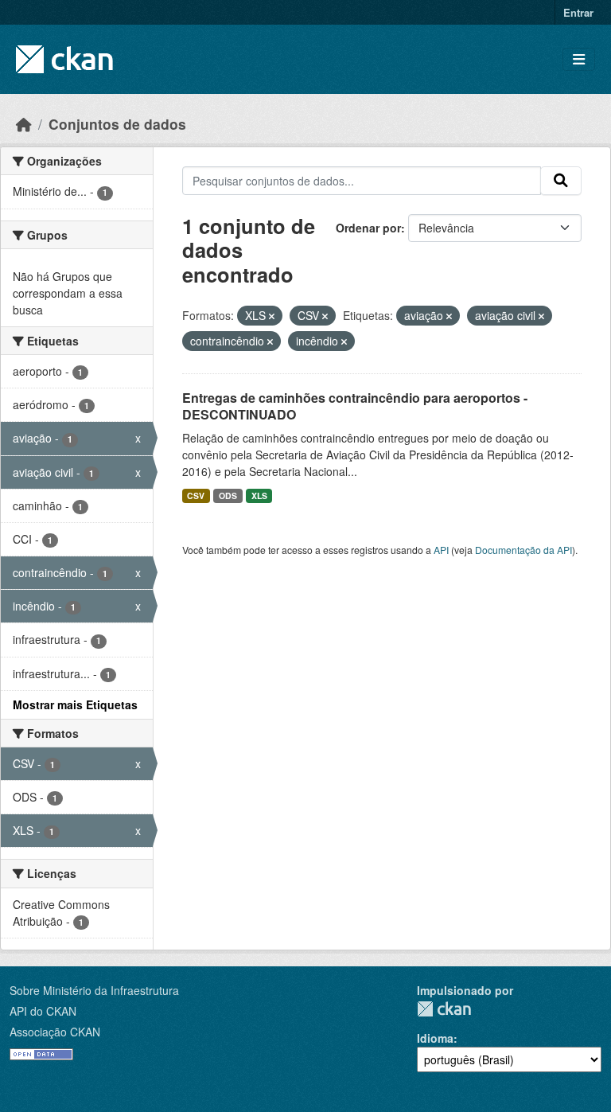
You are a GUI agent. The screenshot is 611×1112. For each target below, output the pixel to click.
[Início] (24, 124)
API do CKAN (43, 1011)
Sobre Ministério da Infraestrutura (94, 990)
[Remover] (271, 316)
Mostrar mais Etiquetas (75, 704)
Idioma (435, 1038)
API (441, 549)
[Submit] (561, 180)
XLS (259, 495)
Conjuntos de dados (117, 124)
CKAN (444, 1009)
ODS (228, 495)
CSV (195, 495)
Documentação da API (523, 549)
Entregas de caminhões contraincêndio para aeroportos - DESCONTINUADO (354, 405)
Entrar (578, 12)
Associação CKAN (55, 1032)
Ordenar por (368, 228)
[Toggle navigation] (578, 59)
